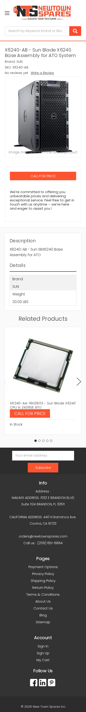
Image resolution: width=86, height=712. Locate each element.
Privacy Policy (43, 573)
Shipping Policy (43, 580)
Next (78, 382)
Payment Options (43, 566)
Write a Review (42, 73)
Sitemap (43, 622)
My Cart (43, 660)
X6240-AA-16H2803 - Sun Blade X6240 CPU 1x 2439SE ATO (43, 405)
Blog (43, 615)
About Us (43, 601)
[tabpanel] (43, 380)
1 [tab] (35, 441)
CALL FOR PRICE (43, 176)
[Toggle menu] (7, 13)
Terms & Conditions (43, 594)
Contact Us (43, 608)
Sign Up (43, 653)
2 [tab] (39, 441)
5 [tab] (51, 441)
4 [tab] (47, 441)
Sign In (43, 646)
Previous (6, 382)
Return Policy (43, 587)
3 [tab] (43, 441)
